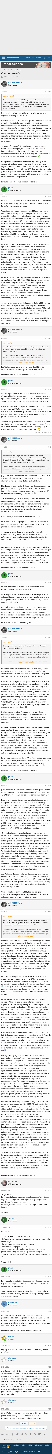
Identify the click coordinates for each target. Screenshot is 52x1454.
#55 (49, 1367)
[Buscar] (49, 57)
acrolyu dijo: (7, 96)
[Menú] (3, 58)
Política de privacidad (34, 1445)
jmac (10, 187)
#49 (49, 912)
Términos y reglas (19, 1445)
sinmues (12, 1336)
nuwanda (12, 1302)
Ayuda (46, 1445)
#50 (49, 1190)
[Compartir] (45, 91)
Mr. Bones (12, 1181)
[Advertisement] (26, 27)
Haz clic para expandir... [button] (26, 363)
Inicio (4, 1447)
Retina (5, 77)
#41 (49, 91)
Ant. (25, 1423)
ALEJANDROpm (15, 82)
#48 (49, 786)
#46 (49, 583)
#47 (49, 637)
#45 (49, 447)
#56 (49, 1409)
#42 (49, 197)
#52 (49, 1277)
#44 (49, 390)
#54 (49, 1345)
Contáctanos (6, 1445)
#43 (49, 338)
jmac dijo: (6, 343)
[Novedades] (44, 57)
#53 (49, 1311)
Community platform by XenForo (21, 1452)
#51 (49, 1227)
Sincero (11, 1218)
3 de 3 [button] (32, 1423)
